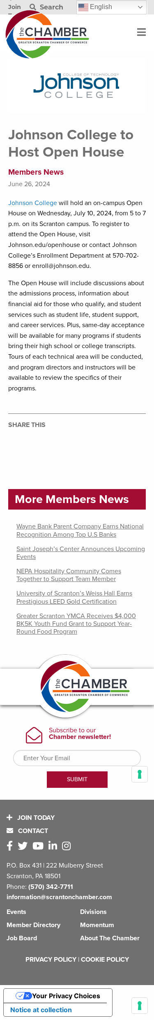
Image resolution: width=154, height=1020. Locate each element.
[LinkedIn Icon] (54, 846)
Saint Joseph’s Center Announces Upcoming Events (80, 553)
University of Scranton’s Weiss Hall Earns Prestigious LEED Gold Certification (74, 597)
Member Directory (33, 925)
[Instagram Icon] (68, 846)
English (100, 6)
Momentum (97, 925)
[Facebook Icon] (11, 846)
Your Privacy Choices (66, 996)
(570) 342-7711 (50, 887)
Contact (32, 831)
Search (50, 7)
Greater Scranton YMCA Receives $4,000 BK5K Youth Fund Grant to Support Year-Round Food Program (76, 624)
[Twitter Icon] (24, 846)
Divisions (93, 912)
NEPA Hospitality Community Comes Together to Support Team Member (68, 575)
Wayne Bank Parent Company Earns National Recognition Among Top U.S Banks (80, 530)
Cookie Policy (105, 959)
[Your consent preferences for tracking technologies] (139, 1005)
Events (16, 912)
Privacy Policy (50, 959)
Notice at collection (41, 1010)
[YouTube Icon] (39, 846)
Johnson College (32, 203)
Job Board (22, 938)
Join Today (35, 818)
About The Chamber (110, 938)
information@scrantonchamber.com (59, 897)
